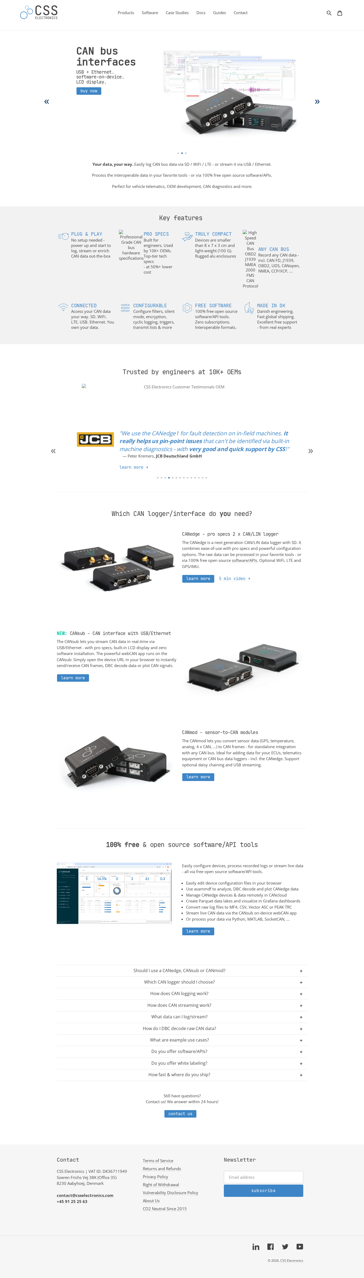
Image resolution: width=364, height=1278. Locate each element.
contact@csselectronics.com (85, 1195)
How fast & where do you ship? (179, 1075)
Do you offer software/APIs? (179, 1051)
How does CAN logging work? (179, 993)
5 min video (232, 578)
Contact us (180, 1113)
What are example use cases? (179, 1040)
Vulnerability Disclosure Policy (170, 1192)
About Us (151, 1200)
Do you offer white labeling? (179, 1063)
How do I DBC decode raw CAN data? (179, 1028)
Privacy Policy (155, 1176)
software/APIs (244, 560)
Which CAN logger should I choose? (179, 982)
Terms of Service (158, 1160)
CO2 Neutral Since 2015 (165, 1208)
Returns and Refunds (162, 1168)
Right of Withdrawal (161, 1184)
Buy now (88, 90)
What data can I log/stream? (179, 1017)
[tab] (178, 153)
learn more (131, 459)
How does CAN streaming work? (179, 1005)
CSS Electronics (291, 1260)
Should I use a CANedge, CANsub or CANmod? (179, 970)
